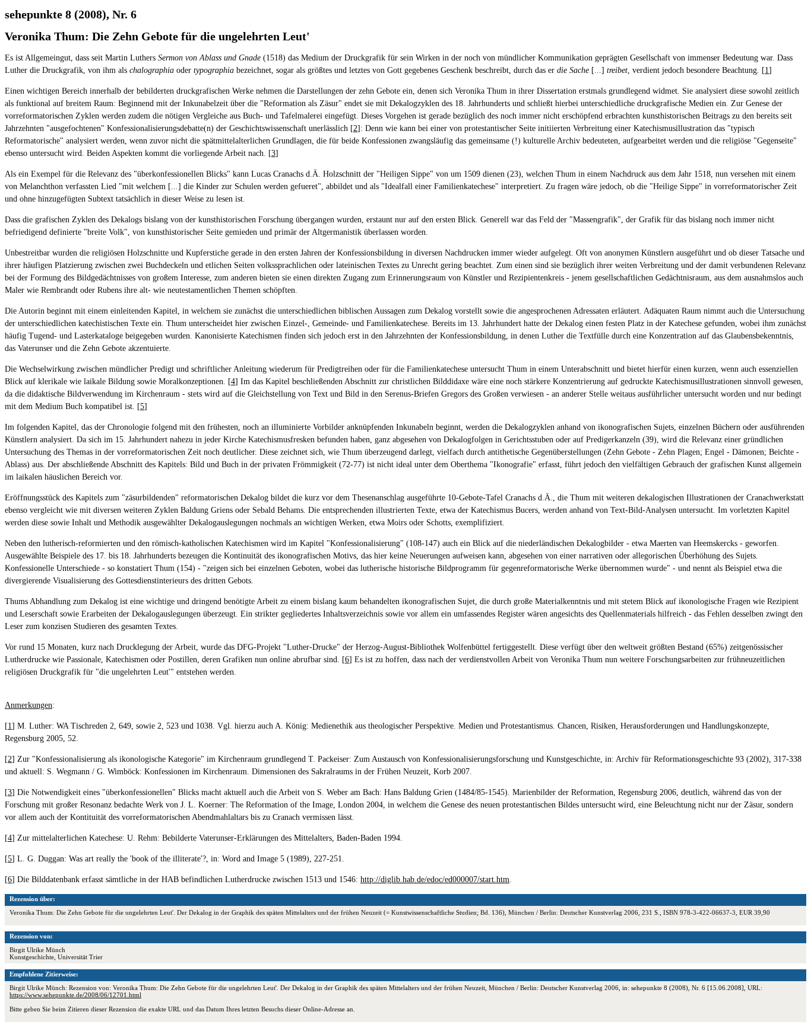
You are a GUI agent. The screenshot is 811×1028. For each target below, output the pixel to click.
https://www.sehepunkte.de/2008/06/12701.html (75, 994)
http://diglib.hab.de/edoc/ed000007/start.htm (434, 879)
